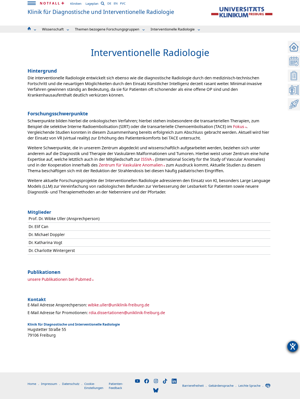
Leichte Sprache (250, 385)
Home (33, 384)
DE (109, 2)
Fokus (238, 126)
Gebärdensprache (222, 385)
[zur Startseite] (241, 12)
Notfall (50, 3)
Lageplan (92, 3)
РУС (123, 2)
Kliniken (75, 3)
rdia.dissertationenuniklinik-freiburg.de (127, 312)
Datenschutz (72, 384)
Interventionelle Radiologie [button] (173, 29)
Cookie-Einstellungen (93, 386)
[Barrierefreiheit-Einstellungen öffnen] (292, 346)
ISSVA (146, 159)
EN (116, 2)
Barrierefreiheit (194, 385)
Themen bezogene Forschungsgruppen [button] (107, 29)
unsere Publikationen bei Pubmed (59, 279)
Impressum (50, 384)
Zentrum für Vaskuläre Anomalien (131, 165)
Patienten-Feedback (116, 386)
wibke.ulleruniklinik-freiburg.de (118, 305)
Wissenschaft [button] (53, 29)
